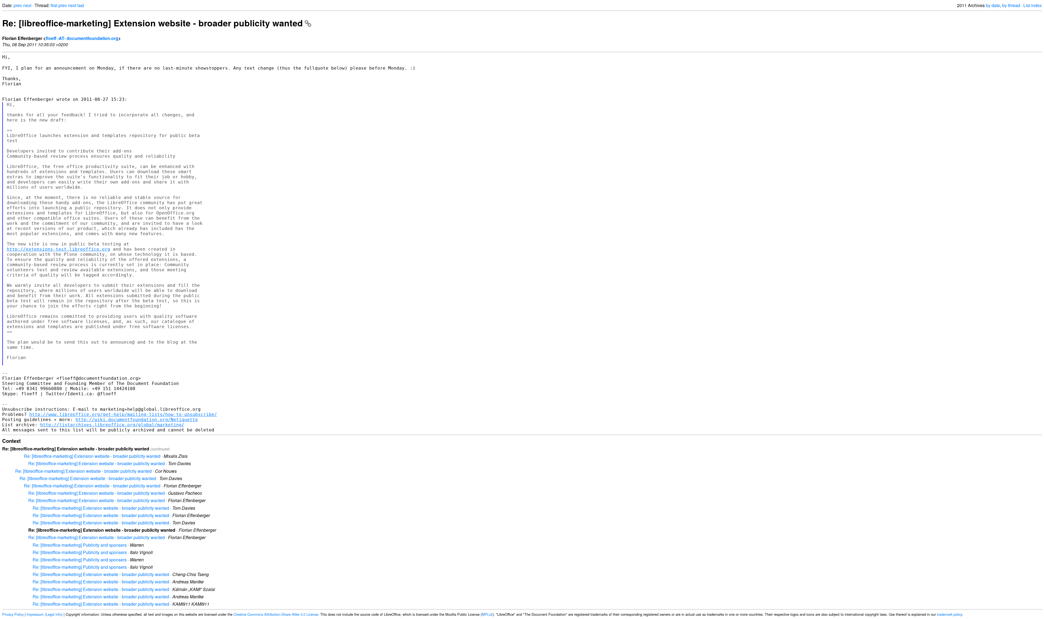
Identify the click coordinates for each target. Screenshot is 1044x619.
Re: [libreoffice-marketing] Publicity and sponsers (80, 545)
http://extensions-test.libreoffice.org (58, 249)
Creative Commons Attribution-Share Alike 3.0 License (276, 614)
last (80, 5)
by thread (1011, 5)
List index (1032, 5)
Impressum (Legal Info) (45, 614)
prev (18, 5)
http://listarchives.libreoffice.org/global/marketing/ (112, 424)
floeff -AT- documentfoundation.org (82, 38)
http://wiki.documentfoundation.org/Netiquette (137, 419)
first (54, 5)
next (27, 5)
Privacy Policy (13, 614)
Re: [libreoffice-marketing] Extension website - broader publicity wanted (152, 23)
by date (993, 5)
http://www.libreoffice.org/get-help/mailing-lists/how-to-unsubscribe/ (123, 414)
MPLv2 (487, 614)
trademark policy (949, 614)
